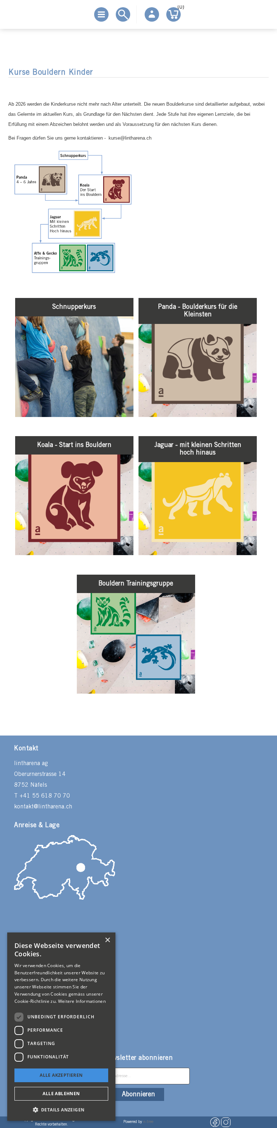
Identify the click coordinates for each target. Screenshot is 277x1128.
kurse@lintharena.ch (130, 138)
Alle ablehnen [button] (61, 1093)
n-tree (148, 1122)
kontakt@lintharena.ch (43, 806)
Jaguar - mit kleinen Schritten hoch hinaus (197, 449)
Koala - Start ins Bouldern (74, 445)
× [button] (107, 940)
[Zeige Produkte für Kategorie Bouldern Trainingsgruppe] (136, 692)
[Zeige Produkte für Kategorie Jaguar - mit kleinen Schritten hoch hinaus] (197, 553)
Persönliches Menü (152, 14)
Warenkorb (179, 8)
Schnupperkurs (74, 307)
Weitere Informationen (82, 1001)
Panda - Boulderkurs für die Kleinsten (197, 310)
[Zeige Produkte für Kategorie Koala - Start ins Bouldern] (74, 553)
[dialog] (61, 1026)
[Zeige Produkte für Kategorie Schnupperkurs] (74, 415)
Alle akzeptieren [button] (61, 1075)
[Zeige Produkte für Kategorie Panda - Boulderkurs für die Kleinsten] (197, 415)
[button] (61, 1109)
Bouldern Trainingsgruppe (135, 584)
